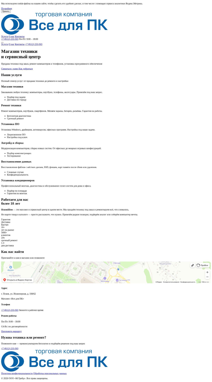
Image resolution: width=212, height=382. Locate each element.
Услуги (4, 36)
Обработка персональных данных (50, 373)
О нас (11, 36)
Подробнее (6, 8)
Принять (6, 11)
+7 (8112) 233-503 (9, 39)
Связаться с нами (10, 68)
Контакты (20, 36)
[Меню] (2, 42)
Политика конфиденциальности (17, 373)
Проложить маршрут (11, 331)
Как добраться (26, 68)
